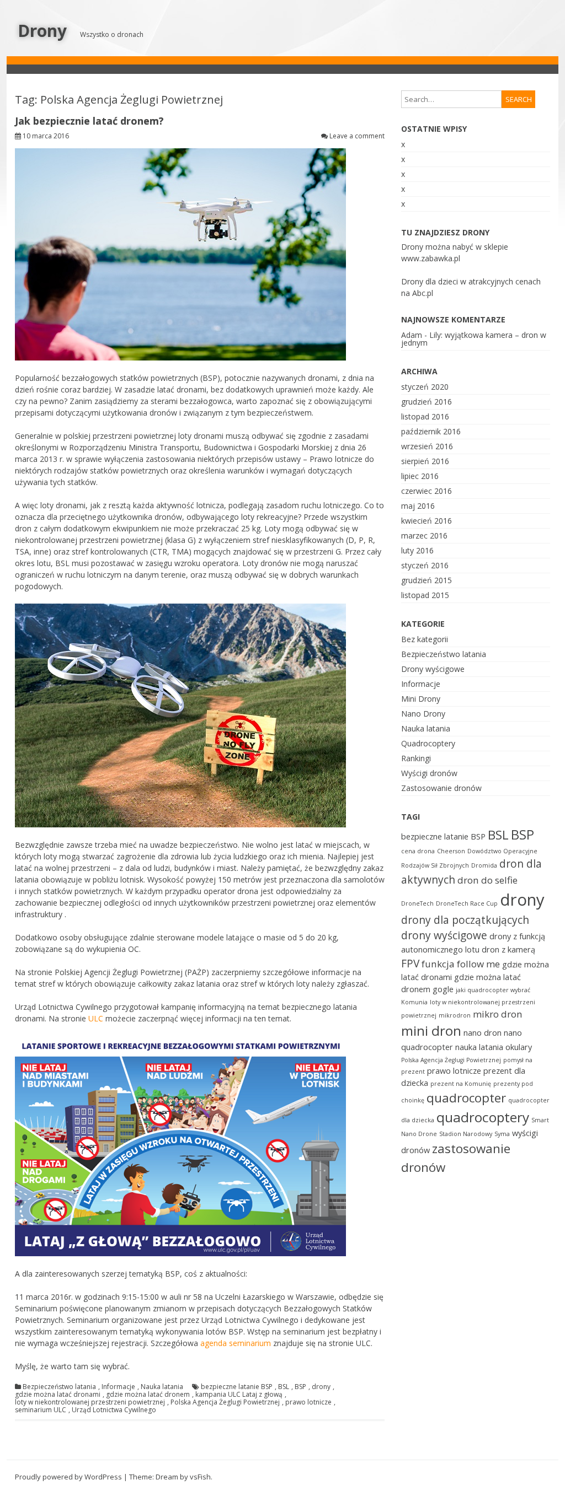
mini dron (431, 1030)
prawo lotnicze (308, 1402)
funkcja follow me (461, 963)
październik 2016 (431, 431)
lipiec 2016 (420, 476)
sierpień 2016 (425, 461)
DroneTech (417, 903)
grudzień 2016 (426, 401)
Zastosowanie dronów (441, 788)
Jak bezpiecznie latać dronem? (89, 120)
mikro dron (498, 1014)
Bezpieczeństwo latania (59, 1387)
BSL (283, 1387)
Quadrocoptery (428, 743)
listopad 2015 (425, 595)
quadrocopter (466, 1097)
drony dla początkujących (465, 920)
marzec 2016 (424, 535)
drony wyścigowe (444, 935)
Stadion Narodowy (465, 1134)
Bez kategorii (424, 639)
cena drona (418, 851)
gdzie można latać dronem (148, 1394)
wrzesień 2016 (427, 446)
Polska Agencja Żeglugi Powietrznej (225, 1402)
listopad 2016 (425, 416)
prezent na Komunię (460, 1084)
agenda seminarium (235, 1343)
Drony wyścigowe (433, 669)
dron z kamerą (508, 949)
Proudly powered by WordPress (68, 1477)
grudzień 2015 (426, 580)
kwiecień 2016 (426, 520)
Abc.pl (422, 293)
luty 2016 (417, 550)
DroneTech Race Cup (467, 903)
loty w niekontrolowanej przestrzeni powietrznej (90, 1402)
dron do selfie (487, 880)
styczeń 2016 (425, 565)
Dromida (484, 865)
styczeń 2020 (425, 386)
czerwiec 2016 (426, 491)
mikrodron (455, 1015)
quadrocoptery (482, 1117)
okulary (518, 1047)
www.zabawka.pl (430, 258)
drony (321, 1387)
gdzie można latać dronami (57, 1394)
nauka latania (479, 1047)
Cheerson (451, 851)
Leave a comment (357, 136)
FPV (410, 963)
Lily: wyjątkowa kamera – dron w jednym (473, 339)
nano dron (482, 1032)
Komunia (414, 1002)
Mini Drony (420, 698)
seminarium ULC (40, 1410)
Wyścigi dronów (429, 773)
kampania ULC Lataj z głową (238, 1394)
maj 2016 (418, 506)
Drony (42, 30)
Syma (502, 1134)
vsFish (200, 1477)
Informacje (118, 1387)
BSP (300, 1387)
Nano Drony (423, 713)
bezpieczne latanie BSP (237, 1387)
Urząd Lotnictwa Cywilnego (114, 1410)
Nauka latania (162, 1387)
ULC (95, 1018)
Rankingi (416, 758)
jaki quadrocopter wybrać (493, 990)
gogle (443, 989)
